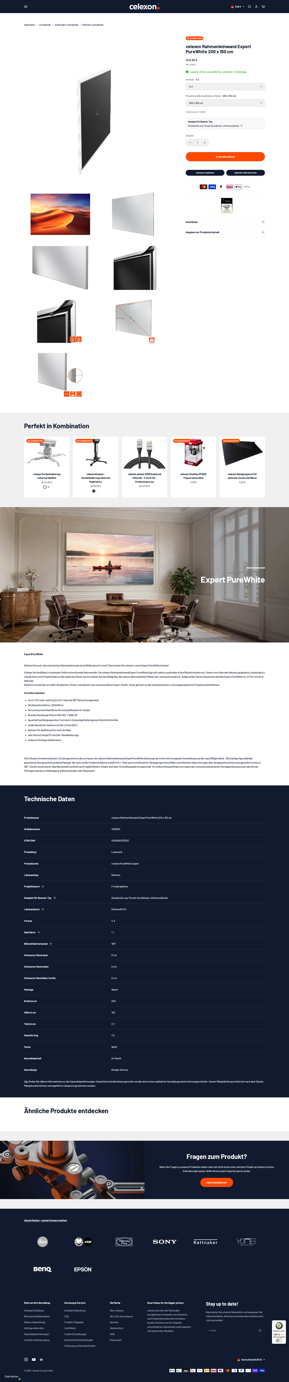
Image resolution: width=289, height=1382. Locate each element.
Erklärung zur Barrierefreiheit (79, 1345)
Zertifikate (70, 1327)
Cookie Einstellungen (75, 1334)
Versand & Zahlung (34, 1310)
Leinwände (45, 24)
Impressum (116, 1339)
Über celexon (117, 1310)
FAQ (66, 1316)
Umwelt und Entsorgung (37, 1339)
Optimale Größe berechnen (246, 172)
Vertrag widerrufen (34, 1327)
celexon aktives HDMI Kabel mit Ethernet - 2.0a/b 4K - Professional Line (144, 478)
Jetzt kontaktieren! (216, 1182)
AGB (112, 1334)
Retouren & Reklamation (37, 1316)
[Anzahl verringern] (190, 142)
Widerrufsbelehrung (34, 1322)
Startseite (29, 24)
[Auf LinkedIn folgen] (41, 1359)
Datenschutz (116, 1327)
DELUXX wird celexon (121, 1316)
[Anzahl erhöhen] (204, 142)
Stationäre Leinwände (66, 24)
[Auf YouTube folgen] (34, 1359)
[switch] (279, 1340)
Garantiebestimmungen (36, 1334)
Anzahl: (190, 135)
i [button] (241, 126)
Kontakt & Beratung (74, 1310)
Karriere (114, 1322)
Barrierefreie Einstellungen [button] (78, 1339)
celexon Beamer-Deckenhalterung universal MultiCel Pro (95, 478)
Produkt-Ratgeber (74, 1322)
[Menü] (284, 1322)
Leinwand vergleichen (205, 172)
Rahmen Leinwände (92, 24)
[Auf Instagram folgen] (26, 1359)
